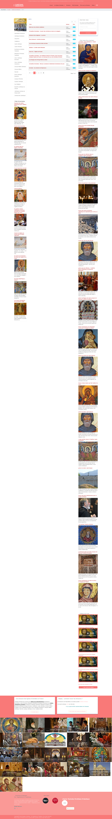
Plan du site (47, 817)
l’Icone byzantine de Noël (20, 168)
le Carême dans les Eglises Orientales (18, 147)
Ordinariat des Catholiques (20, 95)
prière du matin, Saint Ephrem (85, 411)
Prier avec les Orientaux (85, 5)
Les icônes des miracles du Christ (85, 684)
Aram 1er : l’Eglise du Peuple (35, 51)
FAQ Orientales (75, 5)
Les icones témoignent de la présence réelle (19, 301)
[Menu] (97, 5)
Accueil (51, 5)
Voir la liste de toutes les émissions (77, 711)
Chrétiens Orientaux (84, 701)
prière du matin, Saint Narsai (85, 468)
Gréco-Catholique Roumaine (18, 58)
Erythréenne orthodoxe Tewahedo (19, 50)
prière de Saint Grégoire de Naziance (87, 70)
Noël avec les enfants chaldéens (36, 27)
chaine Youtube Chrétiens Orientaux (76, 799)
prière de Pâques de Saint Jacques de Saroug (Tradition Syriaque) (87, 298)
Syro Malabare (18, 84)
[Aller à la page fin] (43, 73)
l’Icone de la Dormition (19, 126)
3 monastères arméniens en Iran (85, 640)
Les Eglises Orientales (58, 5)
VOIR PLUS (70, 808)
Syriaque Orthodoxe (19, 78)
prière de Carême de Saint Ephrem (86, 355)
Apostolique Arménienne (20, 33)
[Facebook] (14, 808)
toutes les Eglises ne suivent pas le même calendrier (19, 234)
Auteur (67, 24)
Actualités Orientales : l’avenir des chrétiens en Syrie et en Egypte (44, 31)
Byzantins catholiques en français (20, 87)
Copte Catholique (18, 43)
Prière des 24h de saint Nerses (85, 240)
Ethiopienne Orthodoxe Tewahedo (19, 54)
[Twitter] (17, 808)
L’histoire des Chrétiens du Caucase (85, 627)
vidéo (67, 704)
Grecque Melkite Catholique (20, 66)
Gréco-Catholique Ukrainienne (18, 63)
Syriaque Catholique (19, 81)
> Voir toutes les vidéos (88, 687)
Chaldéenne (17, 41)
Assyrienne (17, 38)
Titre (30, 24)
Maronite (16, 71)
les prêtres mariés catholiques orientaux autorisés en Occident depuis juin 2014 (19, 210)
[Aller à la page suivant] (41, 73)
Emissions (68, 5)
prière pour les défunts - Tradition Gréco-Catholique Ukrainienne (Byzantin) (86, 269)
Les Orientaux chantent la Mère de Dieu (38, 43)
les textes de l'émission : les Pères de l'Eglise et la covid (20, 257)
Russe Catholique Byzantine (18, 75)
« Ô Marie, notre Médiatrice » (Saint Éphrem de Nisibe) (87, 42)
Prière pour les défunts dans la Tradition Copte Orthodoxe (85, 155)
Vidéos (93, 5)
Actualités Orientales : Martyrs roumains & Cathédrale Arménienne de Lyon (46, 63)
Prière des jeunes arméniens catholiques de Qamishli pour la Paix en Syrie (87, 212)
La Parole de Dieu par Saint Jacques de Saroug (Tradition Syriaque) (87, 552)
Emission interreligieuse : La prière (37, 35)
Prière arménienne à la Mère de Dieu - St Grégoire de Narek (87, 581)
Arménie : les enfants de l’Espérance (37, 67)
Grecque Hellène (18, 69)
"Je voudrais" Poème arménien (85, 524)
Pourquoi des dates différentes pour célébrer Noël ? (20, 104)
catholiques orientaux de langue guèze (20, 92)
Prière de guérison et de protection (86, 183)
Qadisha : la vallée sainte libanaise (37, 47)
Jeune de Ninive (18, 188)
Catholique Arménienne (19, 35)
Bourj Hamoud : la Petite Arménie (37, 39)
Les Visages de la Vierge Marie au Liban (38, 59)
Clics (74, 24)
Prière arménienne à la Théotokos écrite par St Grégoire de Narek (86, 327)
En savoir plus (35, 711)
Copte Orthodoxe (18, 46)
